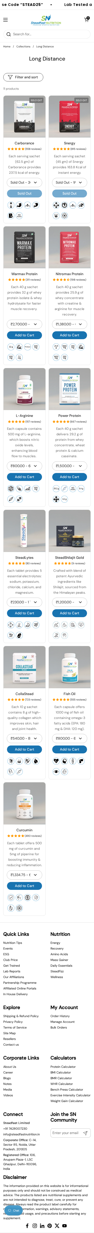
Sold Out (24, 193)
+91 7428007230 (15, 1129)
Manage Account (62, 1022)
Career (8, 1072)
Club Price (10, 960)
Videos (8, 1095)
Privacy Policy (13, 1022)
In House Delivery (15, 994)
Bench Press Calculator (66, 1089)
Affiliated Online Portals (19, 988)
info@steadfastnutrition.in (21, 1134)
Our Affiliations (13, 977)
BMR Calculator (61, 1078)
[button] (16, 149)
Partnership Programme (20, 983)
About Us (9, 1067)
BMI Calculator (60, 1072)
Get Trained (11, 966)
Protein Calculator (63, 1067)
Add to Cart (24, 335)
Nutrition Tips (12, 943)
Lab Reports (11, 971)
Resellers (9, 1039)
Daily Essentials (61, 966)
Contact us (11, 1045)
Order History (60, 1016)
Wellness (56, 977)
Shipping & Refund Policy (21, 1016)
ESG (6, 954)
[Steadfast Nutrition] (46, 19)
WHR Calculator (61, 1084)
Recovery (57, 948)
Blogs (7, 1078)
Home (6, 46)
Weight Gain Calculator (66, 1101)
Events (8, 948)
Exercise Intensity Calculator (70, 1095)
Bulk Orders (58, 1027)
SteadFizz (57, 971)
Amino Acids (59, 954)
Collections (23, 46)
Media (7, 1089)
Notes (7, 1084)
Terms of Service (15, 1027)
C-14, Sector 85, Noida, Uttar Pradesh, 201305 (20, 1144)
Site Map (9, 1033)
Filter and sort (26, 77)
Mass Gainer (59, 960)
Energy (55, 943)
